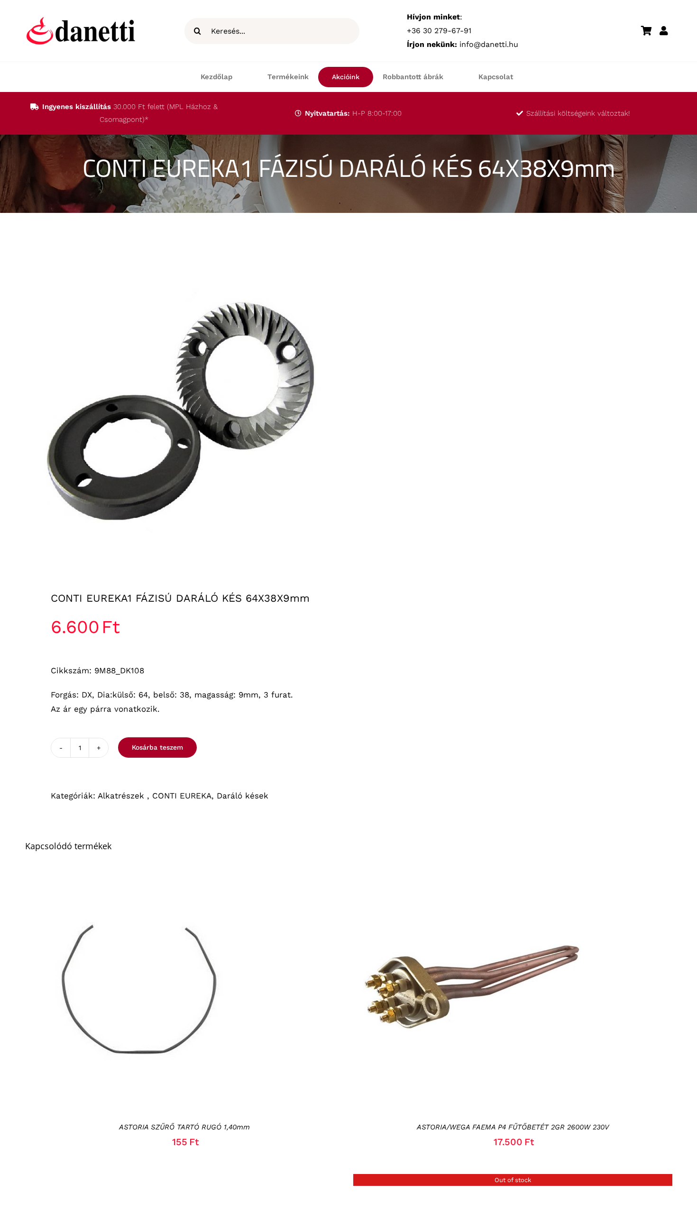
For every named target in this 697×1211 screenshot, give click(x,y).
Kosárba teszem (157, 747)
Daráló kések (242, 795)
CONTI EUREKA (181, 795)
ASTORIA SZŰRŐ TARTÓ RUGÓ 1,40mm (184, 1127)
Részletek (182, 989)
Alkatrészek (122, 795)
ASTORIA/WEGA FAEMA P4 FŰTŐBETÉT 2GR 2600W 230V (513, 1127)
